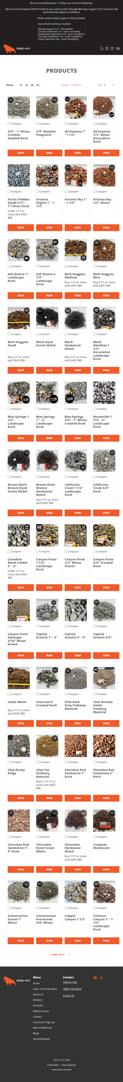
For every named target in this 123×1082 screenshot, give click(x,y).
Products (38, 1005)
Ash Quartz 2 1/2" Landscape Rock (46, 279)
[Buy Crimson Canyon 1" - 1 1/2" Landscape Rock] (104, 892)
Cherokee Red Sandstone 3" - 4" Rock (18, 847)
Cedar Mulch (17, 702)
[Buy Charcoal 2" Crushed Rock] (47, 678)
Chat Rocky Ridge (16, 771)
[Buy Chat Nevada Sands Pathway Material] (104, 678)
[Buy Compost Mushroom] (104, 820)
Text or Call (70, 982)
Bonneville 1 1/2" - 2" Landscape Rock (102, 421)
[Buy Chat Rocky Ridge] (19, 746)
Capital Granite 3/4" (102, 635)
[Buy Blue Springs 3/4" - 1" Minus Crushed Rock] (76, 393)
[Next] (70, 954)
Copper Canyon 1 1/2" (75, 917)
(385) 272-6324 (72, 989)
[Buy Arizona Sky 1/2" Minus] (104, 175)
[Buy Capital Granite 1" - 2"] (47, 610)
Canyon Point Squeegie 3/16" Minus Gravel (18, 639)
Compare (16, 123)
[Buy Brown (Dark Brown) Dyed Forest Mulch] (19, 460)
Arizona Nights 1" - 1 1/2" (45, 202)
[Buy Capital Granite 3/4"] (104, 610)
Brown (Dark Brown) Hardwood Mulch (45, 489)
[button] (107, 48)
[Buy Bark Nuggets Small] (19, 318)
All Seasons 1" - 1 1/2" (75, 133)
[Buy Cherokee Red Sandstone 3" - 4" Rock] (19, 820)
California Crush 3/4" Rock (101, 487)
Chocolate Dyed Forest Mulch (45, 847)
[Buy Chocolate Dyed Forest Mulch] (47, 820)
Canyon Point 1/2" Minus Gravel (75, 562)
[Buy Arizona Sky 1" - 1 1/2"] (76, 175)
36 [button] (32, 85)
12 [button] (20, 85)
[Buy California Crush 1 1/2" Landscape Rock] (76, 460)
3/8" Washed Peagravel (46, 133)
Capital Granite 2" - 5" (75, 635)
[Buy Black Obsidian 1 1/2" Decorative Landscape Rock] (104, 318)
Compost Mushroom (101, 846)
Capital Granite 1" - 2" (46, 635)
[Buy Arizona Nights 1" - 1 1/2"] (47, 175)
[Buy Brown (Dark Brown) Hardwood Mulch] (47, 460)
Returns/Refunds (42, 1027)
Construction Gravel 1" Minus (18, 919)
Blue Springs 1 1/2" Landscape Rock (18, 421)
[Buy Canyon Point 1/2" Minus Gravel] (76, 535)
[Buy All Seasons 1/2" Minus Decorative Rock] (104, 107)
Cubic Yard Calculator (45, 989)
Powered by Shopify (61, 1069)
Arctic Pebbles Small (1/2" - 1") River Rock (19, 202)
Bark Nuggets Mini (103, 276)
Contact (37, 1016)
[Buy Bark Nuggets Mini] (104, 250)
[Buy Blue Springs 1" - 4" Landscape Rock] (47, 393)
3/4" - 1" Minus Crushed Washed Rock (19, 134)
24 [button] (26, 85)
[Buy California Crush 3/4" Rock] (104, 460)
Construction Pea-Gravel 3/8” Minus (46, 919)
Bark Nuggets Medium (75, 276)
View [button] (21, 153)
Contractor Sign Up (44, 1022)
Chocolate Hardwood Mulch (73, 847)
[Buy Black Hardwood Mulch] (76, 318)
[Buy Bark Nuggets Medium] (76, 250)
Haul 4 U (57, 1059)
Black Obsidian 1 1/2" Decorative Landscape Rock (101, 350)
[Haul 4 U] (16, 48)
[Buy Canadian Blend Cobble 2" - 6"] (19, 535)
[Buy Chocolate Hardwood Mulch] (76, 820)
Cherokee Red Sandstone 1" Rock (75, 773)
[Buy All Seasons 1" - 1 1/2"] (76, 107)
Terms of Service (69, 1065)
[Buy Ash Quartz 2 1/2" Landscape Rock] (47, 250)
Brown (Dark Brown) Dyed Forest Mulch (17, 487)
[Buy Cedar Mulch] (19, 678)
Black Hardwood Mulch (73, 345)
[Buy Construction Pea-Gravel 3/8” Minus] (47, 892)
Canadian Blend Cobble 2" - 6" (17, 562)
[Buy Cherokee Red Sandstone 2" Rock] (104, 746)
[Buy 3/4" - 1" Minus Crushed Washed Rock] (19, 107)
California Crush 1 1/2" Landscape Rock (74, 489)
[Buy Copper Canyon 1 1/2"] (76, 892)
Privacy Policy (52, 1065)
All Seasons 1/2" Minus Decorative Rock (101, 136)
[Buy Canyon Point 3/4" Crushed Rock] (104, 535)
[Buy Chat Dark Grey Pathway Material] (76, 678)
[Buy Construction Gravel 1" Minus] (19, 892)
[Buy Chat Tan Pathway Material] (47, 746)
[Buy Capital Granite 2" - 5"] (76, 610)
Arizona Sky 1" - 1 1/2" (76, 201)
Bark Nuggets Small (18, 343)
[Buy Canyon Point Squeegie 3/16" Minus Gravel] (19, 610)
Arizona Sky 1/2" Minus (102, 201)
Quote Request (41, 1038)
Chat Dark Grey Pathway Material (75, 705)
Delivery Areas (41, 1011)
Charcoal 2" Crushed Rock (46, 703)
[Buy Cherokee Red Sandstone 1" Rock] (76, 746)
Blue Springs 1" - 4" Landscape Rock (45, 421)
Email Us (68, 995)
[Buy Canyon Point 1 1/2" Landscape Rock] (47, 535)
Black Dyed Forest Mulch (46, 343)
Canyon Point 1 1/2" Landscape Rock (46, 564)
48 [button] (37, 85)
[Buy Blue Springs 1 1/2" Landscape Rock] (19, 393)
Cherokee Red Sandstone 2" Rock (103, 773)
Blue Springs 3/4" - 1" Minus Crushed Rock (76, 419)
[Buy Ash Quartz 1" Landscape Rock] (19, 250)
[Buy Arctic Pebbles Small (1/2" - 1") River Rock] (19, 175)
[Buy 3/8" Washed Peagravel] (47, 107)
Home (64, 85)
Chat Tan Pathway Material (43, 773)
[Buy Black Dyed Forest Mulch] (47, 318)
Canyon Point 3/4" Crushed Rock (103, 562)
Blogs (36, 1033)
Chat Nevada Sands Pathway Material (103, 707)
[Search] (101, 48)
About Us (38, 994)
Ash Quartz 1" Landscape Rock (18, 277)
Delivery (37, 1000)
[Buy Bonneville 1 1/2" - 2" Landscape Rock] (104, 393)
